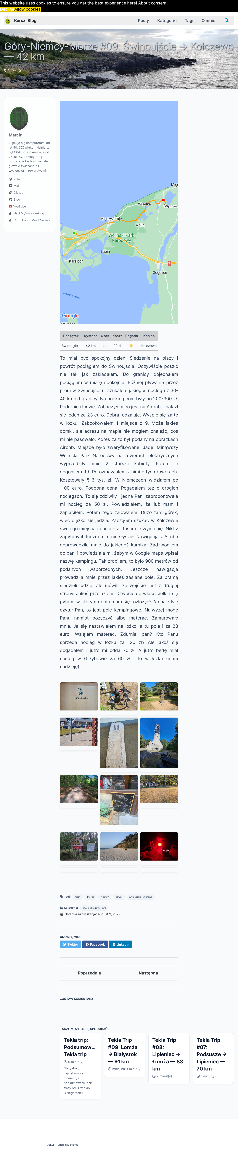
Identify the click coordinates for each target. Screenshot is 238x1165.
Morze (90, 896)
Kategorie (167, 20)
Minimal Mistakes (67, 1144)
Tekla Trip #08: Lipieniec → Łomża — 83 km (167, 1054)
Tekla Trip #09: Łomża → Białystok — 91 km (123, 1051)
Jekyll (50, 1144)
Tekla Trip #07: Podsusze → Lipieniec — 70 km (212, 1054)
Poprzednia (89, 973)
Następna (148, 973)
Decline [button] (7, 9)
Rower (118, 896)
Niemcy (105, 896)
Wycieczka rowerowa (140, 896)
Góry (78, 896)
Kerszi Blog (25, 20)
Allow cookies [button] (27, 9)
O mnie (208, 20)
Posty (143, 20)
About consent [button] (152, 3)
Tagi (189, 20)
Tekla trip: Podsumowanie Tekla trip (83, 1047)
